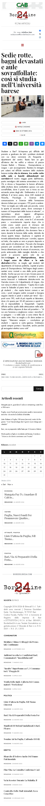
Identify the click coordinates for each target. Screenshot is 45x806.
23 (41, 467)
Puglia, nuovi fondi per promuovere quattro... (18, 516)
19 (16, 467)
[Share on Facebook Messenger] (42, 144)
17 (4, 467)
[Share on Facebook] (4, 144)
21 (29, 467)
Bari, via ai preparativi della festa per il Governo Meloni (21, 429)
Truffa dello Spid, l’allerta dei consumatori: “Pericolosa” (22, 683)
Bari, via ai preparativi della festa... (20, 558)
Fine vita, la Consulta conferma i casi (22, 770)
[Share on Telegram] (37, 144)
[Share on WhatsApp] (21, 144)
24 (4, 471)
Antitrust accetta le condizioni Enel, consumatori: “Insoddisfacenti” (21, 656)
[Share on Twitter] (10, 144)
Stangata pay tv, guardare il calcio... (20, 496)
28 (29, 471)
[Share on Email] (15, 144)
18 (10, 467)
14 (29, 463)
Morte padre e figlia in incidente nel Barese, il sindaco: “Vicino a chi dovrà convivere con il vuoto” (20, 435)
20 (23, 467)
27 (22, 471)
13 (22, 463)
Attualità (8, 532)
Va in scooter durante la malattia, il (20, 780)
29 (35, 471)
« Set (3, 484)
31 (4, 475)
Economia (8, 491)
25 (10, 471)
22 (35, 467)
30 (41, 471)
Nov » (10, 484)
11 (10, 463)
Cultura (7, 512)
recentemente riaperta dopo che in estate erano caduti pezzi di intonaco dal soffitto (22, 225)
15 (35, 463)
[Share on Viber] (31, 144)
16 (41, 463)
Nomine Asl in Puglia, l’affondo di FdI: (22, 739)
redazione (8, 502)
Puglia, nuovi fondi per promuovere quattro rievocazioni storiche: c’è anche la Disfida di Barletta (21, 413)
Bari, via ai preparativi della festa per (22, 715)
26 (16, 471)
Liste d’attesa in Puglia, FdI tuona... (20, 537)
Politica (16, 532)
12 (16, 463)
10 (4, 463)
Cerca (38, 388)
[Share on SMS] (26, 144)
